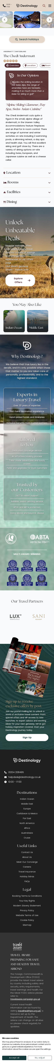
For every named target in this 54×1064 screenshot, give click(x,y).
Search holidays (29, 39)
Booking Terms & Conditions (27, 895)
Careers (27, 866)
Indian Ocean (27, 799)
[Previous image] (4, 20)
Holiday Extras (27, 876)
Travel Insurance (27, 871)
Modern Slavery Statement (27, 905)
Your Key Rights (27, 900)
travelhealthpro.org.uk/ (29, 1010)
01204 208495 (16, 772)
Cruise (27, 837)
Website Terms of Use (27, 915)
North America (27, 823)
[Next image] (49, 20)
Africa (27, 828)
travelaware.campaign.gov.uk (25, 999)
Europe (27, 808)
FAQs (27, 881)
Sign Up (27, 737)
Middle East (27, 803)
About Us (27, 857)
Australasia (27, 832)
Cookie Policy (27, 920)
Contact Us (27, 852)
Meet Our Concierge (27, 862)
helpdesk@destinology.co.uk (24, 777)
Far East (27, 818)
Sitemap (27, 925)
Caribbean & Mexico (27, 813)
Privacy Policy (27, 910)
